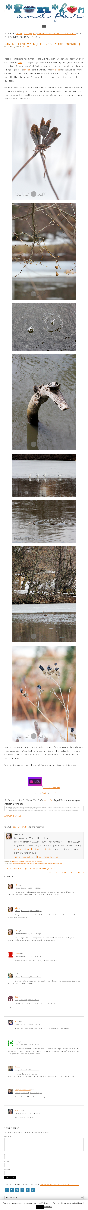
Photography (38, 861)
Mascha (17, 1067)
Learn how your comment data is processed (59, 1184)
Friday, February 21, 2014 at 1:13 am (27, 1070)
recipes (17, 849)
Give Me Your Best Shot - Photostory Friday (22, 861)
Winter (60, 863)
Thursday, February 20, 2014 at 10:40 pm (28, 1093)
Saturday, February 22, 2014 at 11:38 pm (28, 911)
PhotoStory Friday (53, 863)
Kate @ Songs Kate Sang (23, 1090)
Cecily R (17, 953)
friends (14, 863)
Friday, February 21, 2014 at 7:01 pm (27, 1000)
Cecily (44, 793)
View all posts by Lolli (25, 856)
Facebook (54, 856)
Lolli (54, 793)
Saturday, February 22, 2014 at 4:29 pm (28, 977)
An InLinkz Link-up (12, 815)
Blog (39, 856)
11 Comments (30, 47)
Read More (48, 1207)
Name (6, 1154)
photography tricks (30, 849)
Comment (8, 1136)
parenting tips (46, 849)
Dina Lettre (18, 1110)
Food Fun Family (44, 11)
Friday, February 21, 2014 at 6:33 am (27, 1045)
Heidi (16, 1021)
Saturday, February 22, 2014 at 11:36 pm (28, 934)
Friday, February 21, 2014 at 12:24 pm (27, 1024)
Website (7, 1170)
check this (48, 800)
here (20, 62)
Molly (16, 997)
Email (6, 1162)
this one (28, 69)
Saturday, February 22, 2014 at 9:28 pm (28, 956)
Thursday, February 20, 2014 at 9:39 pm (28, 1113)
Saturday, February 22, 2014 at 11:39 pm (28, 888)
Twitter (46, 856)
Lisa (16, 1042)
